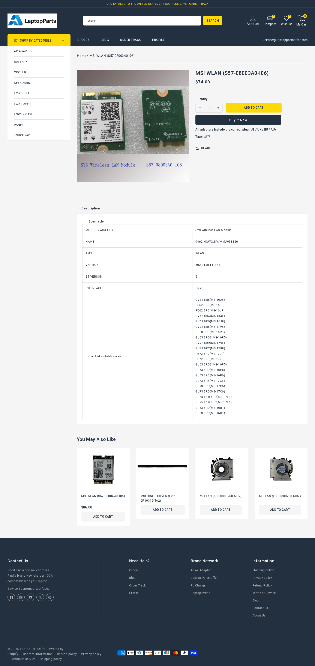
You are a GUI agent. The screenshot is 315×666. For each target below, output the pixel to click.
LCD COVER (22, 103)
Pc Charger (199, 585)
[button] (302, 21)
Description (90, 208)
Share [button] (206, 148)
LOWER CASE (23, 114)
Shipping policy (263, 570)
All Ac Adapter (201, 570)
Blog (132, 577)
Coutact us (260, 608)
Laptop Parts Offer (204, 577)
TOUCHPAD (22, 135)
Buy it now (238, 120)
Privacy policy (262, 577)
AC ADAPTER (23, 51)
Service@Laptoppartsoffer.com (30, 588)
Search (213, 20)
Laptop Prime (200, 593)
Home (81, 56)
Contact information (38, 654)
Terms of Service (264, 593)
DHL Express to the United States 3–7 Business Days (147, 3)
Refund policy (67, 654)
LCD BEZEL (22, 93)
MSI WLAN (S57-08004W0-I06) (103, 496)
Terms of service (24, 659)
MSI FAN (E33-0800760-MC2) (221, 496)
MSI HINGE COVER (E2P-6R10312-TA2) (158, 498)
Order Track (198, 3)
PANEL (19, 124)
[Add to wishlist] (128, 454)
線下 (207, 136)
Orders (134, 570)
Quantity (201, 99)
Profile (134, 593)
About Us (259, 615)
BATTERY (20, 61)
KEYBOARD (22, 82)
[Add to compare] (128, 463)
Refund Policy (262, 585)
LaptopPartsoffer (33, 649)
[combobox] (142, 21)
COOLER (20, 72)
